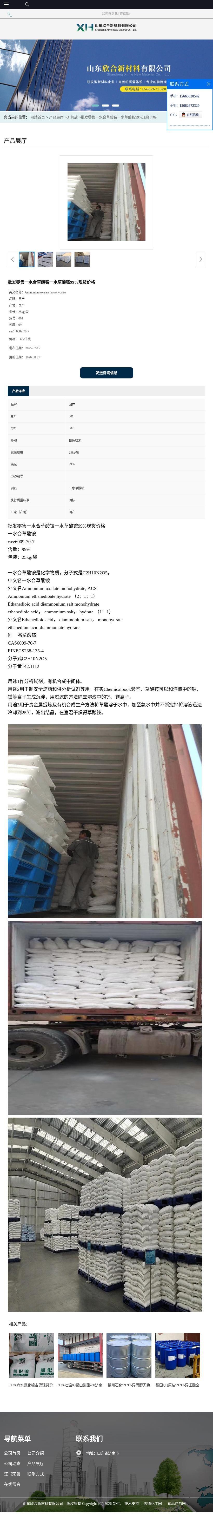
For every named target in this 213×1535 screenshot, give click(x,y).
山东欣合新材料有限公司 (43, 1504)
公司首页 (12, 1453)
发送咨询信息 (106, 373)
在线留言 (12, 1484)
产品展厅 (56, 117)
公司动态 (12, 1463)
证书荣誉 (12, 1474)
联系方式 (35, 1474)
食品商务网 (177, 1504)
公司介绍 (35, 1453)
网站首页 (37, 117)
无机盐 (72, 117)
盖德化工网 (153, 1504)
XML (117, 1504)
